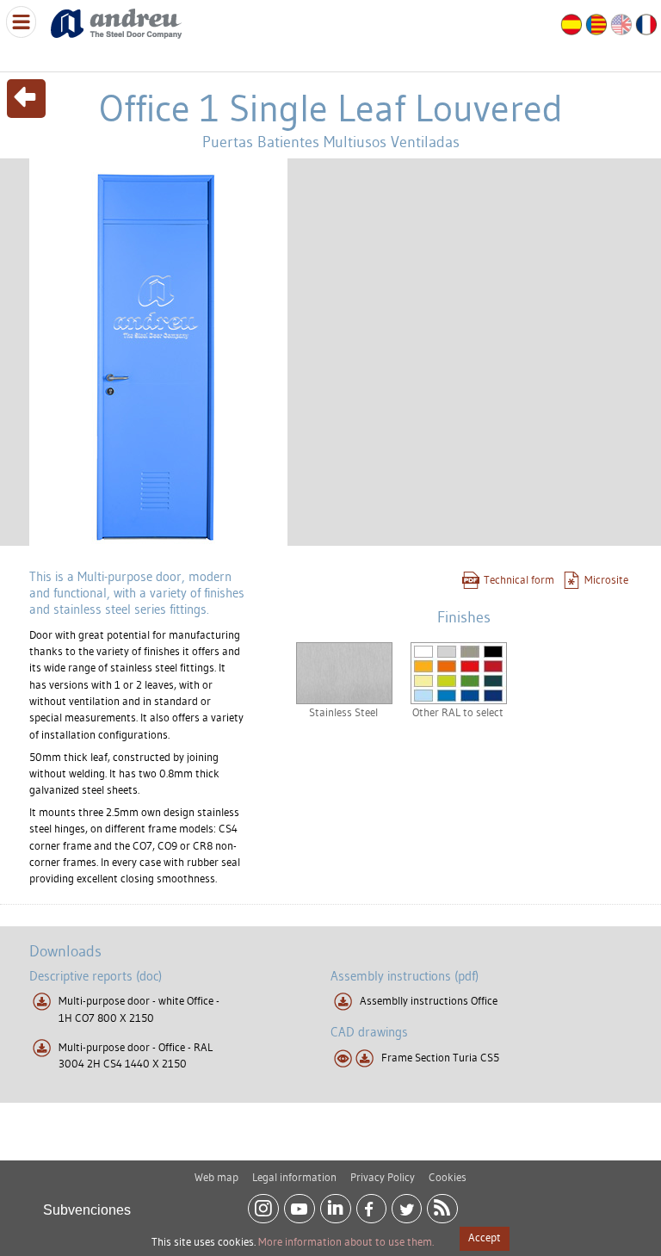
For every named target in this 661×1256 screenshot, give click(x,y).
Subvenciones (87, 1210)
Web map (216, 1177)
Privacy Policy (382, 1177)
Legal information (294, 1177)
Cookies (447, 1177)
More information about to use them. (346, 1241)
